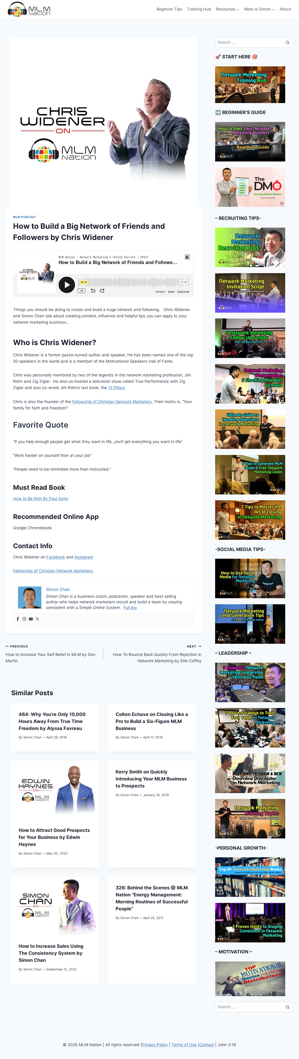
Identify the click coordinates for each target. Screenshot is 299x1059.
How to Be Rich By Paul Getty (40, 498)
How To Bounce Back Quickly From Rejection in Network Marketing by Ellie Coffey (157, 653)
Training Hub (199, 9)
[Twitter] (37, 619)
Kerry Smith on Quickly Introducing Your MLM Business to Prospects (151, 779)
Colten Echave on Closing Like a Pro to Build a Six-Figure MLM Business (152, 721)
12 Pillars (116, 387)
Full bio (130, 607)
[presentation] (55, 790)
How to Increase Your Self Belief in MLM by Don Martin (50, 653)
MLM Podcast (24, 217)
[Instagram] (24, 619)
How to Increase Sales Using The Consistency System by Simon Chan (51, 953)
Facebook (55, 557)
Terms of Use (184, 1044)
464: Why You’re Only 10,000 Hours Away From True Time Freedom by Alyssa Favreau (52, 721)
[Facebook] (18, 619)
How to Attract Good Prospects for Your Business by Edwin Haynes (54, 837)
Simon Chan (32, 737)
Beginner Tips (169, 9)
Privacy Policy (155, 1044)
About (285, 9)
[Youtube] (31, 619)
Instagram (84, 557)
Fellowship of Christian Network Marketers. (112, 401)
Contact (206, 1044)
